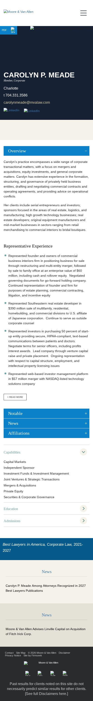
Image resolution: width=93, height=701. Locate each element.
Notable (15, 413)
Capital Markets (15, 462)
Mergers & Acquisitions (20, 485)
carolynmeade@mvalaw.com (27, 102)
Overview (17, 150)
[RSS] (65, 673)
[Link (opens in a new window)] (32, 111)
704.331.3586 (16, 95)
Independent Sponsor (19, 467)
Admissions (12, 521)
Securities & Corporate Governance (29, 497)
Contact (9, 652)
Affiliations (19, 433)
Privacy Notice (13, 655)
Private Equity (13, 491)
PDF (4, 30)
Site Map (21, 652)
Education (11, 509)
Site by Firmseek (32, 655)
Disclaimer (64, 652)
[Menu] (84, 12)
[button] (13, 30)
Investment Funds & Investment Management (36, 473)
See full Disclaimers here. (46, 694)
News (13, 423)
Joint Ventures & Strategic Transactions (32, 479)
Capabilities (12, 452)
